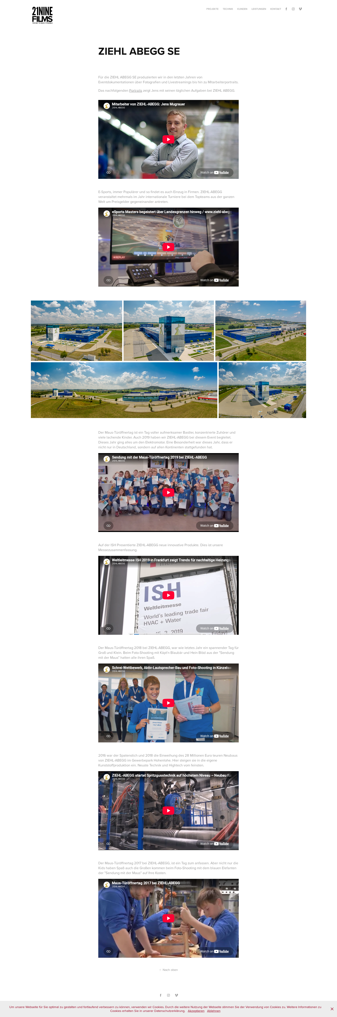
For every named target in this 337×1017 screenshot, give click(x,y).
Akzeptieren (196, 1011)
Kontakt (275, 9)
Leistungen (259, 9)
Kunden (242, 9)
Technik (228, 9)
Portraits (135, 90)
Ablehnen (213, 1011)
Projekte (212, 9)
